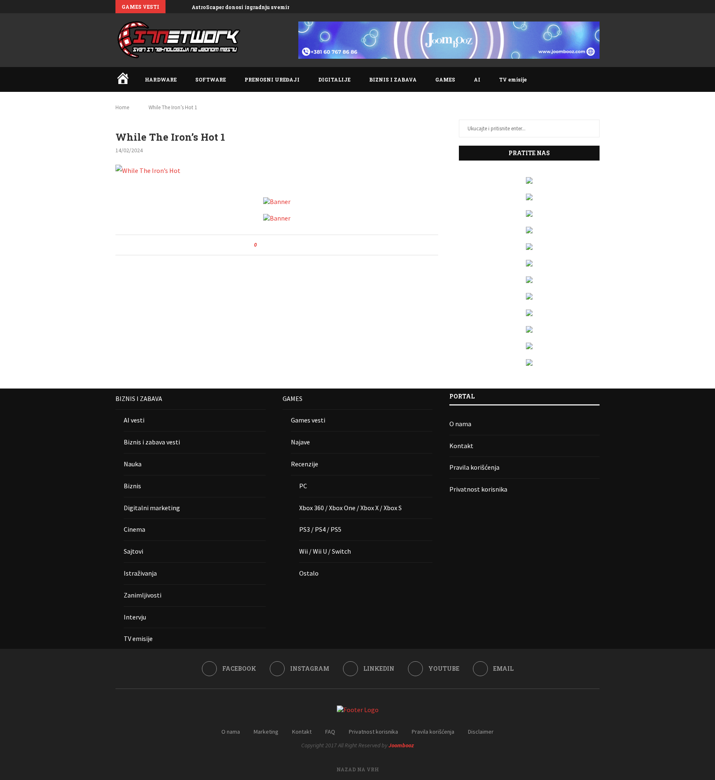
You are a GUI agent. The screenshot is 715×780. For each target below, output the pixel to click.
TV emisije (513, 79)
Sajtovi (133, 551)
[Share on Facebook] (270, 245)
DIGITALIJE (334, 79)
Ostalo (309, 573)
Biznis (132, 486)
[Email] (597, 6)
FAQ (330, 731)
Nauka (133, 464)
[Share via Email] (294, 245)
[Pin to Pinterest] (286, 245)
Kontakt (461, 446)
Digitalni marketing (152, 508)
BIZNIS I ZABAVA (393, 79)
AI (477, 79)
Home (122, 107)
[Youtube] (588, 6)
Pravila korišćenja (474, 467)
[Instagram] (569, 6)
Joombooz (401, 745)
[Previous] (173, 6)
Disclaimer (481, 731)
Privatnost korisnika (478, 489)
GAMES (445, 79)
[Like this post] (261, 245)
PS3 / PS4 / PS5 (320, 529)
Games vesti (308, 420)
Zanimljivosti (142, 595)
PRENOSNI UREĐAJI (272, 79)
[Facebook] (559, 6)
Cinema (134, 529)
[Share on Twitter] (278, 245)
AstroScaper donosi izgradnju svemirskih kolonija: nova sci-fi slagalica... (289, 7)
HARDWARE (161, 79)
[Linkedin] (578, 6)
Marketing (266, 731)
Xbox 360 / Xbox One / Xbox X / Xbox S (350, 508)
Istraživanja (140, 573)
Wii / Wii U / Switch (325, 551)
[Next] (183, 6)
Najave (300, 442)
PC (303, 486)
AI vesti (134, 420)
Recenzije (304, 464)
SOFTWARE (210, 79)
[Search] (595, 79)
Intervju (135, 617)
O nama (460, 424)
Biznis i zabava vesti (152, 442)
